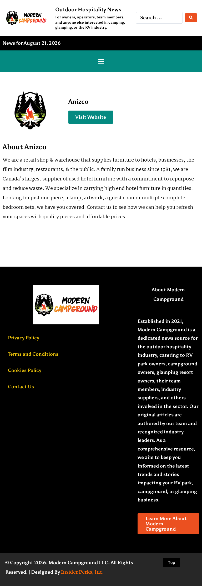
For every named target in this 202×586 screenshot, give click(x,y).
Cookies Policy (24, 370)
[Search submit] (191, 17)
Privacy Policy (23, 338)
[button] (101, 61)
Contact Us (21, 387)
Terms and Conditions (33, 354)
